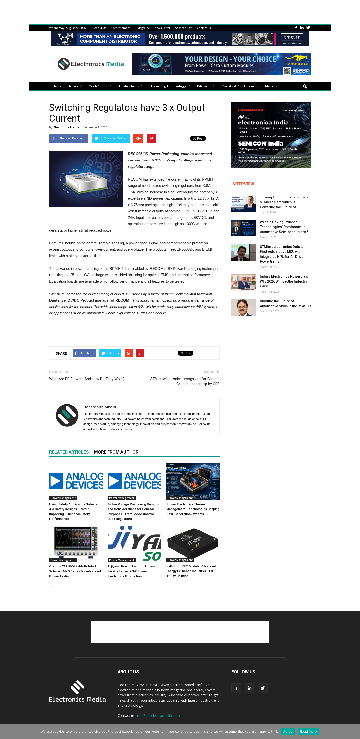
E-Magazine (142, 28)
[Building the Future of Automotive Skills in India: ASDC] (243, 307)
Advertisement (120, 28)
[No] (353, 731)
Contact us (204, 28)
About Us (100, 28)
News (73, 86)
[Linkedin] (302, 28)
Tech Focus (98, 86)
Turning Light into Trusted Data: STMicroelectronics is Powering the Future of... (285, 202)
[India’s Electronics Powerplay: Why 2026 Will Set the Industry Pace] (243, 282)
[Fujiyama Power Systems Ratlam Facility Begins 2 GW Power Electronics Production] (134, 544)
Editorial (204, 86)
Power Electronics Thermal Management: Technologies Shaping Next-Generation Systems (192, 509)
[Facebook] (296, 28)
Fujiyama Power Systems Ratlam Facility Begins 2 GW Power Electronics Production (131, 571)
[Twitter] (308, 28)
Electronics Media (66, 127)
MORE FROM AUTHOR (116, 452)
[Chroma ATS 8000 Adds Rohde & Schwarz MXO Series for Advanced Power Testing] (76, 544)
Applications (128, 86)
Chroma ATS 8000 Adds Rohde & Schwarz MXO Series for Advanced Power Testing (75, 571)
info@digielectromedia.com (158, 715)
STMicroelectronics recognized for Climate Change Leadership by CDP (185, 381)
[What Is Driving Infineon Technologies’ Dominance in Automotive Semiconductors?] (243, 228)
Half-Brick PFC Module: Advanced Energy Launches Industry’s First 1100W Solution (191, 571)
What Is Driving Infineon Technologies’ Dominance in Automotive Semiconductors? (284, 227)
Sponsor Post (183, 28)
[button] (305, 87)
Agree (288, 731)
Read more (308, 731)
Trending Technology (168, 86)
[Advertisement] (134, 330)
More (269, 86)
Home (57, 86)
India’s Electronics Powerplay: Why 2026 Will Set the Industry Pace (284, 281)
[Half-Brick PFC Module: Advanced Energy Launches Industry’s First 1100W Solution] (193, 544)
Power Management (63, 498)
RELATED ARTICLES (69, 452)
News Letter (162, 28)
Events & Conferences (240, 86)
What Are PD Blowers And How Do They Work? (87, 379)
